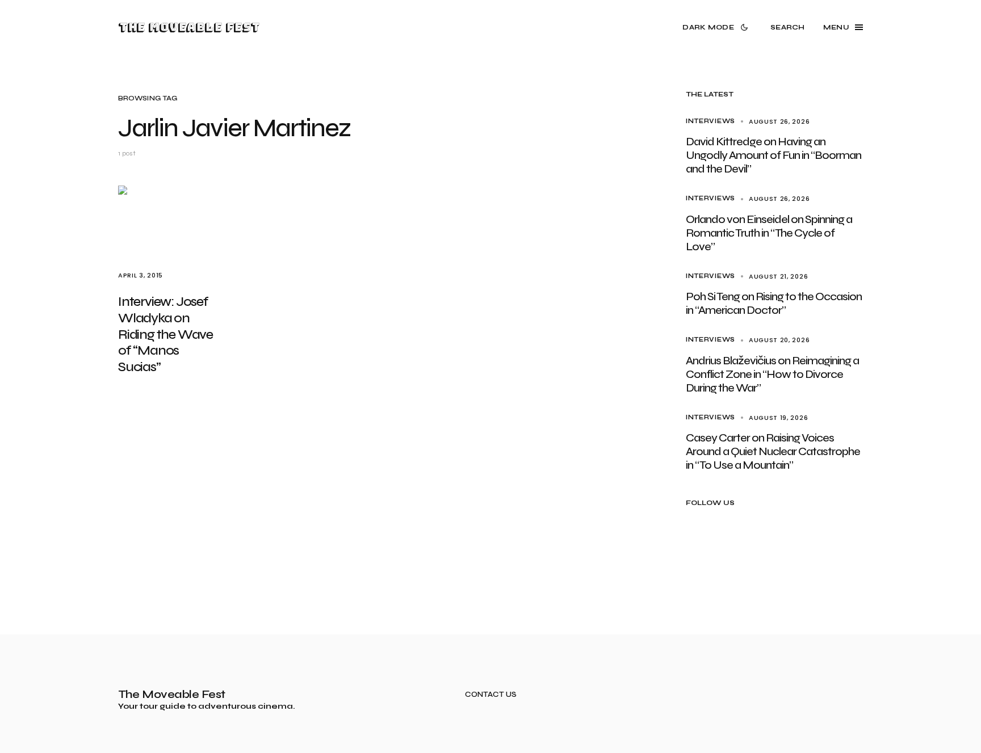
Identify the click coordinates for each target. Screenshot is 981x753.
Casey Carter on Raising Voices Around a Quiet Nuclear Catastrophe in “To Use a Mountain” (773, 451)
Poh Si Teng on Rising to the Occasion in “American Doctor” (774, 303)
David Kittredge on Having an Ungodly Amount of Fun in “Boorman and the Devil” (773, 155)
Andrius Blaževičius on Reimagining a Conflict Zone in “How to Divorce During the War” (772, 374)
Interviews (710, 121)
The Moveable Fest (188, 27)
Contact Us (491, 695)
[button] (717, 27)
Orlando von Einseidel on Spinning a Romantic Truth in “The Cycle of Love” (769, 233)
